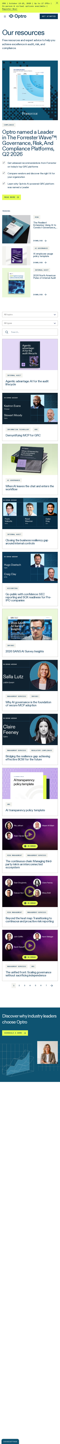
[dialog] (10, 1441)
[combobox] (30, 314)
